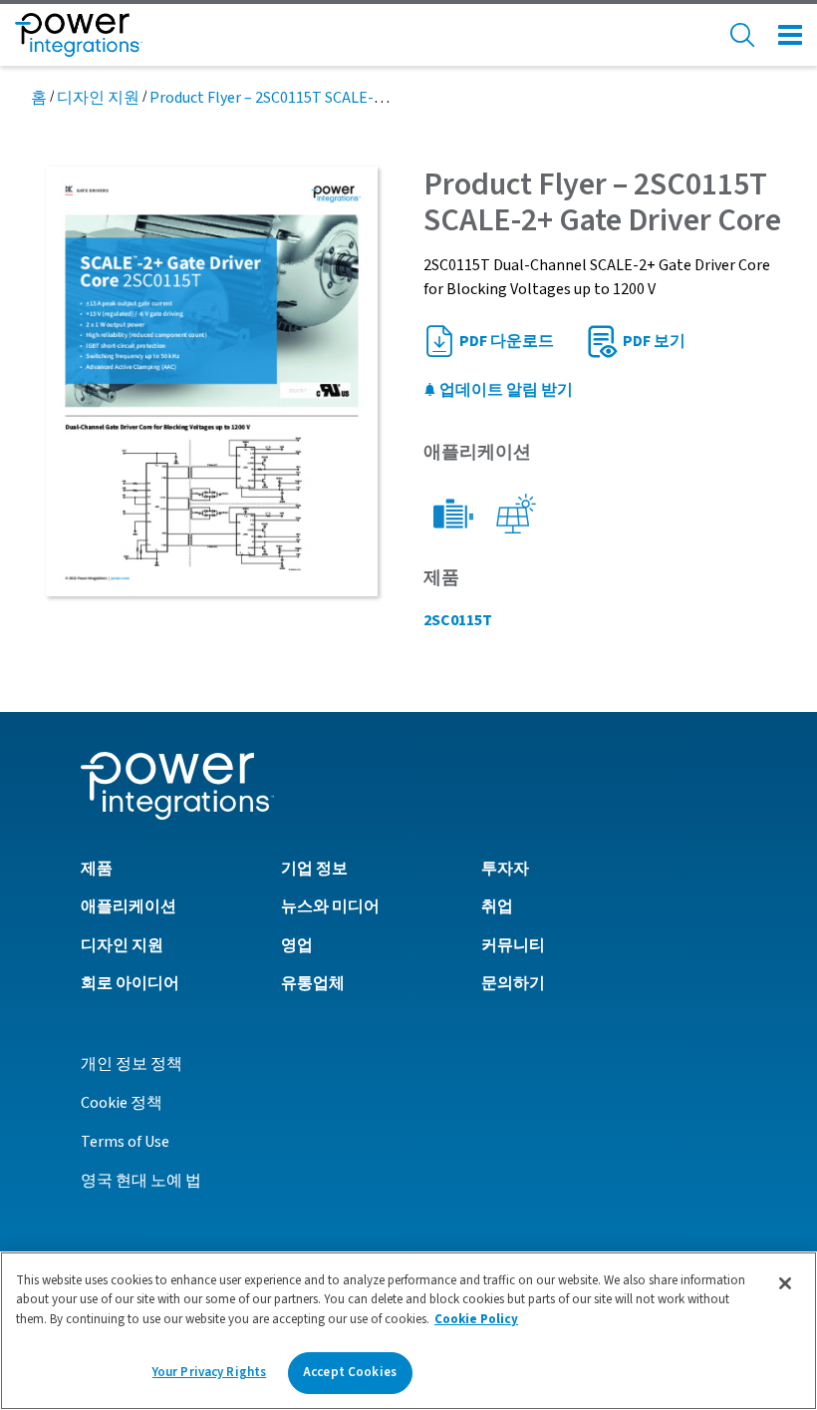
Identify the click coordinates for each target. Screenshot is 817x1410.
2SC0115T (457, 620)
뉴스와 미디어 (330, 906)
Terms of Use (125, 1142)
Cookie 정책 (121, 1103)
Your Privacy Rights (209, 1372)
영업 (297, 945)
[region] (408, 1330)
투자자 (505, 869)
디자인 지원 (98, 98)
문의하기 (513, 983)
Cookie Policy (476, 1319)
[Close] (785, 1283)
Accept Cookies (350, 1372)
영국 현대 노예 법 (141, 1181)
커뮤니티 (513, 945)
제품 (97, 869)
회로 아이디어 (130, 983)
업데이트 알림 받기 (504, 390)
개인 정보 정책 (131, 1064)
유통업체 (313, 983)
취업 (497, 906)
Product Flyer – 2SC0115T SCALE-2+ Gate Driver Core (327, 98)
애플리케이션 (128, 906)
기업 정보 (314, 869)
